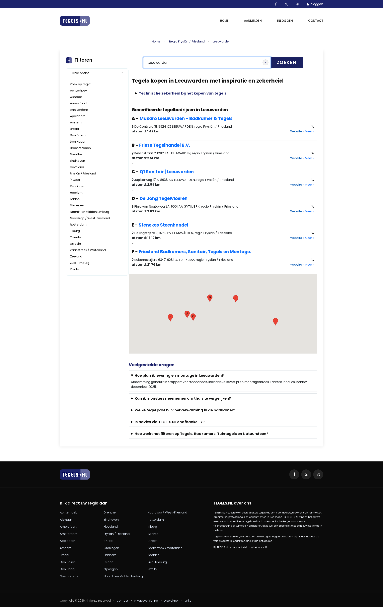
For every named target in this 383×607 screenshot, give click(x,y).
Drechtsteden (80, 148)
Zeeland (76, 256)
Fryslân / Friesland (83, 173)
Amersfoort (78, 103)
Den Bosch (78, 135)
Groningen (77, 186)
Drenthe (76, 154)
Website (297, 131)
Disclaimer (171, 601)
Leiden (75, 199)
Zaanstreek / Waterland (88, 250)
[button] (187, 314)
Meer (309, 131)
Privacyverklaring (146, 601)
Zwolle (74, 269)
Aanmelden (253, 21)
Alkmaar (76, 97)
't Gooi (75, 180)
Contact (315, 21)
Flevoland (77, 167)
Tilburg (75, 231)
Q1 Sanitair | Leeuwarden (167, 172)
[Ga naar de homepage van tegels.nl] (75, 21)
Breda (74, 129)
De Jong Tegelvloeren (164, 198)
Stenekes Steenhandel (163, 225)
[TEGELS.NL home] (75, 474)
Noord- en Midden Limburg (89, 212)
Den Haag (77, 141)
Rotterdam (78, 224)
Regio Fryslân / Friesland (187, 41)
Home (224, 21)
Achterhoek (78, 90)
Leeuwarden (221, 41)
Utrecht (75, 243)
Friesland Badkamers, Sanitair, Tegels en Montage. (195, 252)
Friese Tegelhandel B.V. (164, 145)
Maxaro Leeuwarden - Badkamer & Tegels (186, 118)
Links (188, 601)
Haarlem (76, 192)
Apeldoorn (77, 116)
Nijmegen (77, 205)
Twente (75, 237)
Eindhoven (77, 161)
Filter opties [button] (80, 73)
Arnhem (76, 122)
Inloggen (285, 21)
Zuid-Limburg (79, 263)
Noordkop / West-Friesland (90, 218)
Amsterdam (79, 109)
